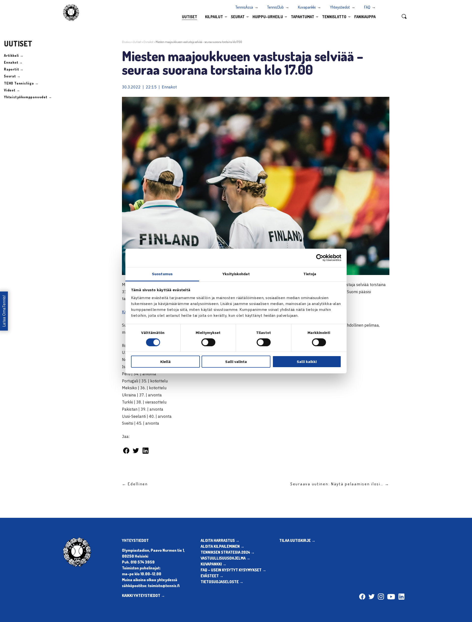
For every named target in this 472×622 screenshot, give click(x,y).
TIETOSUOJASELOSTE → (222, 581)
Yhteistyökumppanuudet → (28, 97)
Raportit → (14, 69)
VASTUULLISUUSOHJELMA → (225, 558)
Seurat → (12, 76)
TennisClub (275, 7)
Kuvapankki (307, 7)
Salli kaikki (307, 361)
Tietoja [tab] (309, 273)
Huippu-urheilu (267, 16)
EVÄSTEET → (212, 575)
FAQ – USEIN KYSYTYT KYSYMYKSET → (233, 569)
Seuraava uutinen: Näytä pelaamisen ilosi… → (339, 483)
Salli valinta (236, 361)
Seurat (238, 16)
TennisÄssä (244, 7)
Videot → (12, 90)
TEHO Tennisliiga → (21, 83)
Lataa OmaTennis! (3, 311)
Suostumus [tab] (162, 273)
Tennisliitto (334, 16)
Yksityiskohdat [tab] (236, 273)
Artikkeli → (14, 55)
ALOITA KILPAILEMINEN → (222, 546)
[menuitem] (189, 16)
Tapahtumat (302, 16)
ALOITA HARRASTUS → (220, 540)
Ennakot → (13, 62)
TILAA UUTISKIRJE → (297, 540)
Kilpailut (214, 16)
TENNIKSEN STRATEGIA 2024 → (228, 552)
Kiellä (165, 361)
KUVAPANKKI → (213, 564)
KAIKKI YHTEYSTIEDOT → (143, 595)
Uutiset (189, 16)
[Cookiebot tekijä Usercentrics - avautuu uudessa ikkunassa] (319, 257)
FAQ (367, 7)
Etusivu (126, 42)
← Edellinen (135, 483)
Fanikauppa (365, 16)
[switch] (208, 342)
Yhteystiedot (340, 7)
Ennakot (148, 42)
